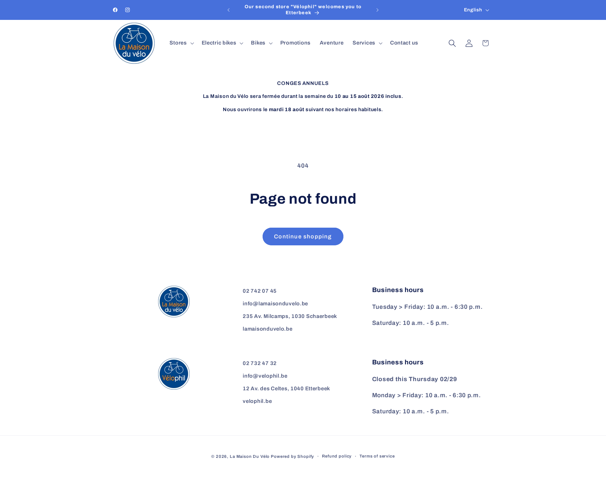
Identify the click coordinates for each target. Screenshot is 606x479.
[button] (181, 43)
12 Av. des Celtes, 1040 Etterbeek (286, 389)
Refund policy (337, 456)
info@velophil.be (265, 376)
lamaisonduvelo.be (267, 329)
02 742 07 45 (260, 291)
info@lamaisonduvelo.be (275, 304)
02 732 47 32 (260, 363)
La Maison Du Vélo (250, 456)
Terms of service (377, 456)
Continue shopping (303, 236)
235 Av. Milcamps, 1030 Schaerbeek (290, 316)
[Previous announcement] (228, 10)
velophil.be (257, 401)
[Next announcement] (377, 10)
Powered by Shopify (292, 456)
